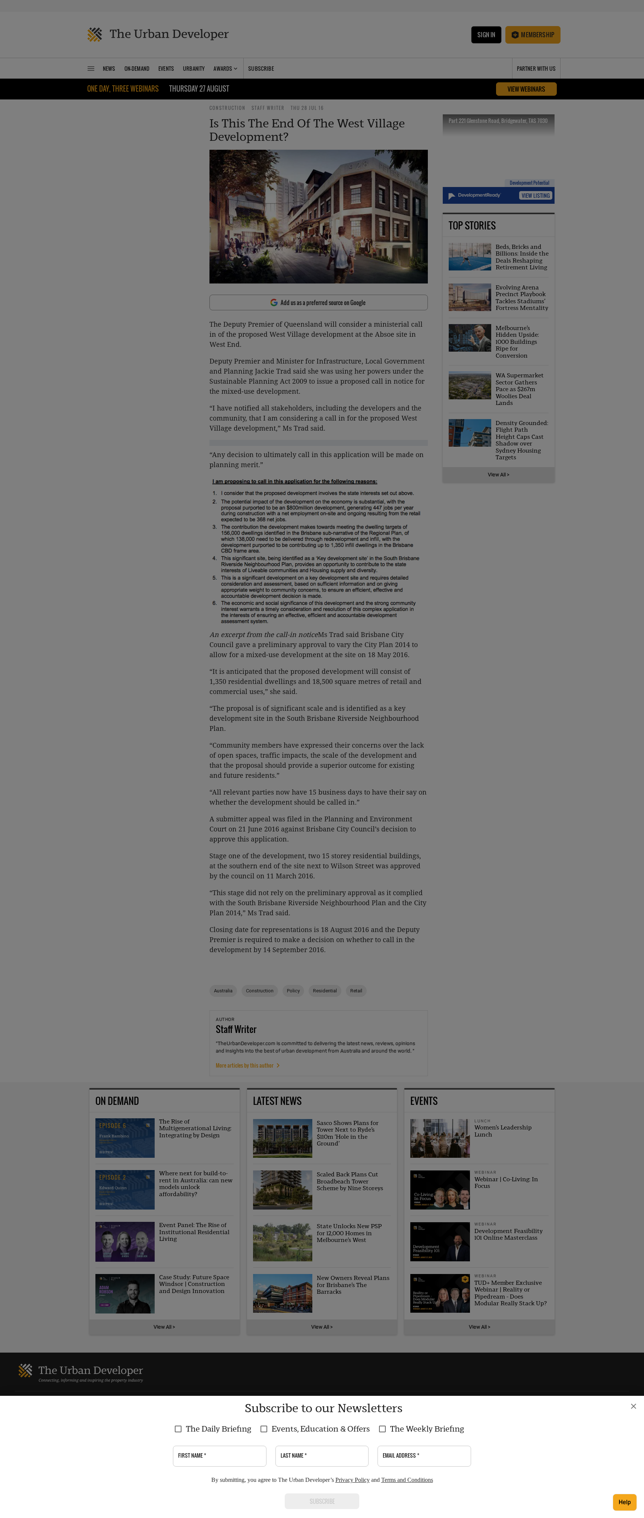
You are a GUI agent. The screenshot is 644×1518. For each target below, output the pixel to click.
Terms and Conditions (407, 1480)
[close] (633, 1406)
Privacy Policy (352, 1480)
